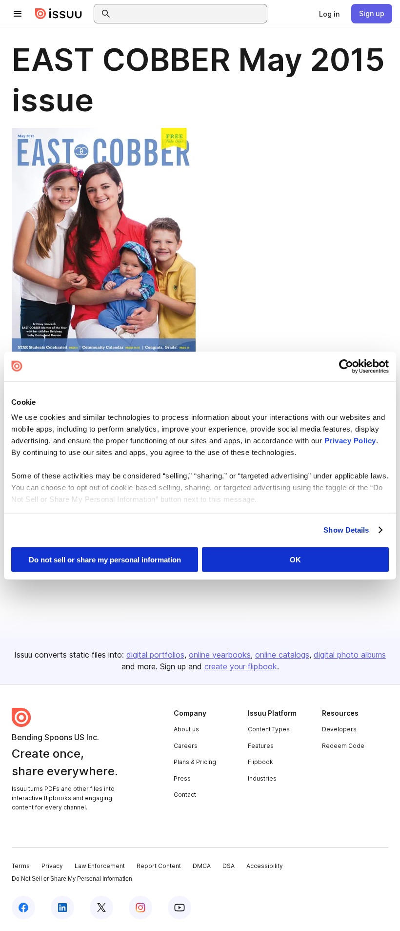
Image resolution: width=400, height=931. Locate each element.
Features (261, 745)
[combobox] (189, 13)
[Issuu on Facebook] (23, 907)
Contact (185, 794)
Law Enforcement (100, 865)
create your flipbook (240, 666)
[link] (329, 13)
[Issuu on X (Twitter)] (101, 907)
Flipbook (260, 761)
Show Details (346, 530)
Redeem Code (343, 745)
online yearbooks (220, 655)
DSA (228, 865)
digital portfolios (155, 655)
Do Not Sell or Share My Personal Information (72, 878)
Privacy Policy (350, 440)
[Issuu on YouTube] (179, 907)
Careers (186, 745)
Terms (21, 865)
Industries (262, 778)
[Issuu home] (58, 13)
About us (186, 729)
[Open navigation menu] (17, 13)
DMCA (202, 865)
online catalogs (282, 655)
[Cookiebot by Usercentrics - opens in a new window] (346, 366)
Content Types (269, 729)
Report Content (159, 865)
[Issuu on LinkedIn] (62, 907)
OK (295, 559)
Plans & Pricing (195, 761)
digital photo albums (350, 655)
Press (182, 778)
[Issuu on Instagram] (140, 907)
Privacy (52, 865)
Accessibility (264, 865)
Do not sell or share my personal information (105, 559)
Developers (339, 729)
